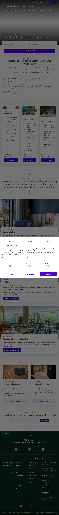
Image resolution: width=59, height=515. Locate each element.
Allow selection (29, 274)
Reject (11, 274)
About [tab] (48, 241)
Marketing (48, 264)
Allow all (48, 274)
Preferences (29, 264)
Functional (11, 264)
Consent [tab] (11, 241)
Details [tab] (29, 241)
